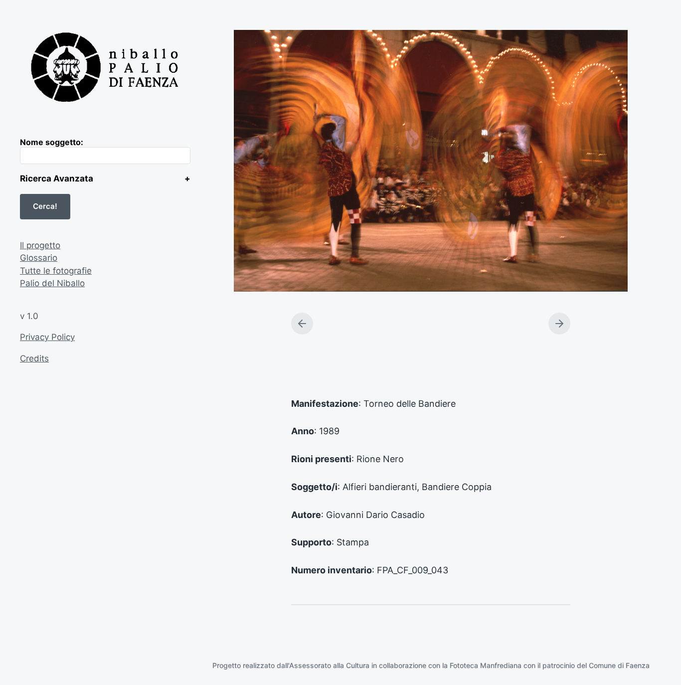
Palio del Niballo (52, 283)
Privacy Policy (47, 337)
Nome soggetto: (51, 142)
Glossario (38, 258)
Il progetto (40, 245)
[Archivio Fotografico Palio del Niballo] (105, 68)
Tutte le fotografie (56, 271)
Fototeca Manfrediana (485, 665)
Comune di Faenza (619, 665)
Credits (34, 358)
